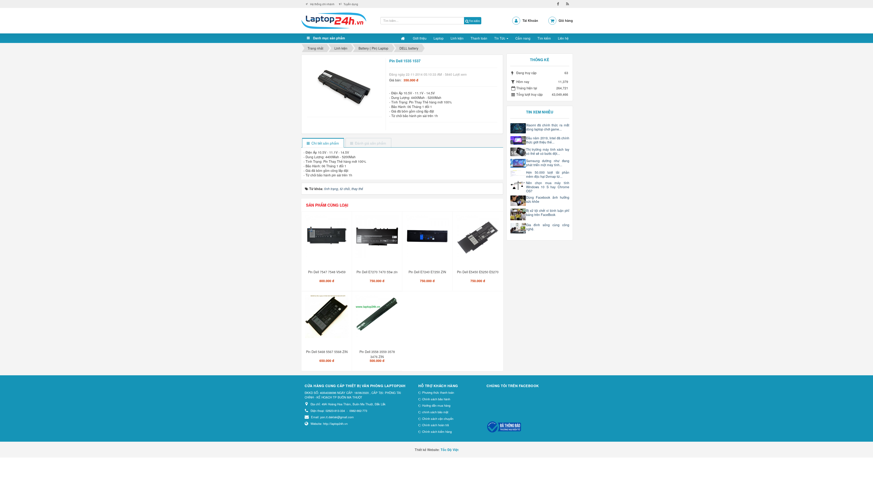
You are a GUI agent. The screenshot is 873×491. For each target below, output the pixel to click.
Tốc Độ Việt (450, 449)
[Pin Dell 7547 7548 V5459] (327, 238)
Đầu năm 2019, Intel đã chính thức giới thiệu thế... (547, 140)
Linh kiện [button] (457, 38)
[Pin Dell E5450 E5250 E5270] (478, 238)
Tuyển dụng (351, 4)
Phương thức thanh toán (437, 392)
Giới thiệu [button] (419, 38)
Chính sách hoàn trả (435, 425)
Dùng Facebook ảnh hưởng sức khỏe (547, 199)
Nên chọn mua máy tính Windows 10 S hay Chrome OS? (547, 187)
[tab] (323, 143)
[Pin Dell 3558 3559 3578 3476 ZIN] (377, 318)
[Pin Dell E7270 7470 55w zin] (377, 238)
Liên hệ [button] (563, 38)
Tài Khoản (530, 20)
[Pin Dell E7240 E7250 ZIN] (428, 238)
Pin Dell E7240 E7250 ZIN (427, 272)
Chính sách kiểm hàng (436, 431)
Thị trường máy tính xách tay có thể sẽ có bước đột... (547, 151)
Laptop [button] (439, 38)
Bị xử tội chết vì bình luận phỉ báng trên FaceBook (547, 212)
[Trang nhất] (403, 38)
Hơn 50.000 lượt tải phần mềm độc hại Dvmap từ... (547, 174)
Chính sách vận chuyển (437, 418)
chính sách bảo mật (434, 412)
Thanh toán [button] (479, 38)
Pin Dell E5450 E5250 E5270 (478, 272)
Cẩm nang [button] (522, 38)
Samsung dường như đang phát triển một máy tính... (547, 163)
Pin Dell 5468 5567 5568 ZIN (327, 351)
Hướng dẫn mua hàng (435, 405)
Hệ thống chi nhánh (322, 4)
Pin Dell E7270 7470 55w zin (377, 272)
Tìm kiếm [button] (544, 38)
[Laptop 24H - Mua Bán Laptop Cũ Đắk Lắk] (333, 20)
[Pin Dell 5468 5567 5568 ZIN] (327, 318)
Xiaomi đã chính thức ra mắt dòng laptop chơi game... (547, 127)
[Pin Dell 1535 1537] (344, 85)
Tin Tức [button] (500, 38)
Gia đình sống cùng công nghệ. (547, 227)
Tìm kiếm (474, 21)
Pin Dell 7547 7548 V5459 (327, 272)
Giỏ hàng (566, 20)
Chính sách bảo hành (435, 399)
